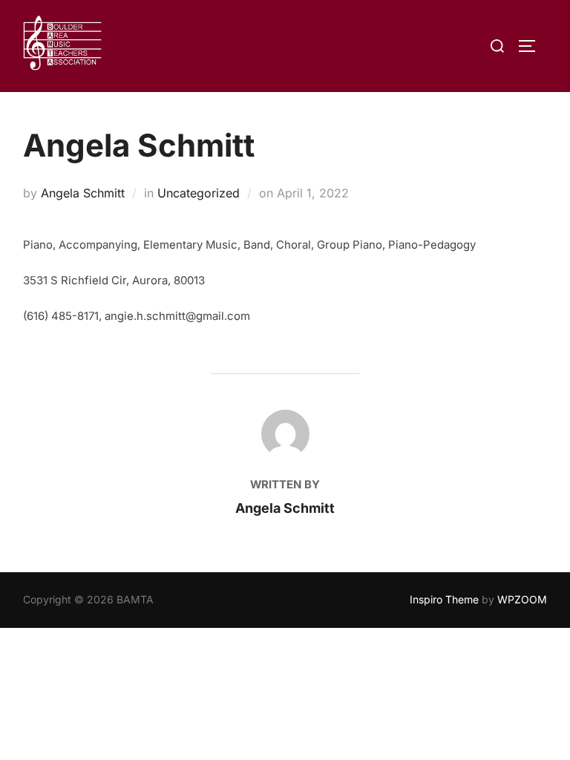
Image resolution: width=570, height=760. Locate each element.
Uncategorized (198, 193)
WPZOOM (522, 599)
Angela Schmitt (83, 193)
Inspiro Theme (444, 599)
